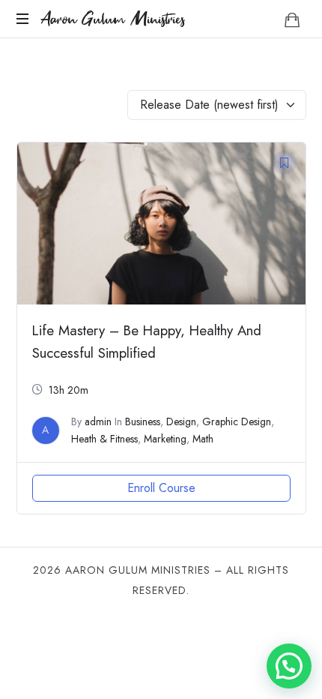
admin (98, 421)
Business (142, 421)
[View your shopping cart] (292, 19)
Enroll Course (161, 487)
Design (181, 421)
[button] (289, 666)
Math (202, 438)
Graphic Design (236, 421)
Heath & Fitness (104, 438)
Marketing (165, 438)
